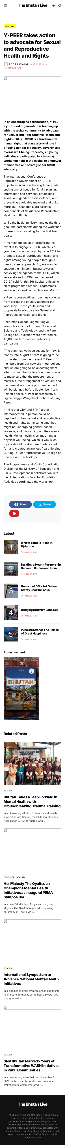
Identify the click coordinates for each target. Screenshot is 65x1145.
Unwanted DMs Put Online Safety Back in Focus (39, 588)
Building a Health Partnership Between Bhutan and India (41, 566)
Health (9, 26)
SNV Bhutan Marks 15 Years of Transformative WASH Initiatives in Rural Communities (31, 1065)
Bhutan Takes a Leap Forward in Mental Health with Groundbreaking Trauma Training (32, 801)
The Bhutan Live (32, 5)
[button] (5, 5)
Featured (9, 877)
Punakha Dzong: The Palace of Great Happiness (40, 631)
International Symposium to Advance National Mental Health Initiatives (31, 979)
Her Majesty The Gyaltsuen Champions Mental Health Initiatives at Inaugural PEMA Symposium (28, 890)
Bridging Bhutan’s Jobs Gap (39, 610)
